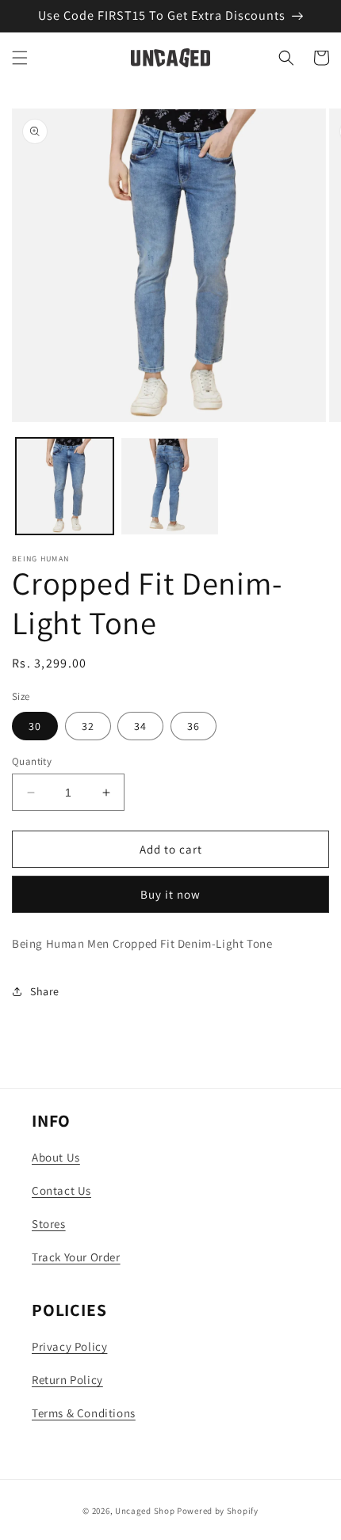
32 (88, 726)
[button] (19, 57)
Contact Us (61, 1190)
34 (140, 726)
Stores (49, 1223)
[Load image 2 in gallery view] (170, 486)
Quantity (32, 761)
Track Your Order (76, 1256)
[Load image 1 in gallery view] (64, 486)
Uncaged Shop (144, 1510)
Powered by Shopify (218, 1510)
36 (193, 726)
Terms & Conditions (84, 1412)
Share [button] (44, 991)
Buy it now (170, 894)
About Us (56, 1157)
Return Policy (67, 1379)
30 (35, 726)
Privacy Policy (69, 1346)
